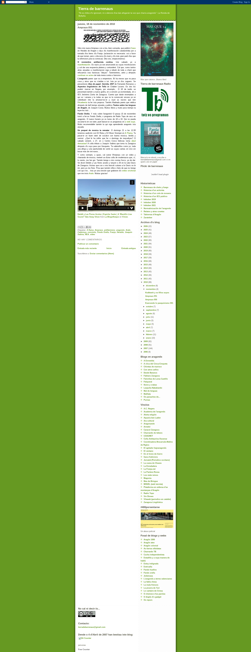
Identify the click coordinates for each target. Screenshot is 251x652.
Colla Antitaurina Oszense (155, 439)
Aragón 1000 (149, 539)
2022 (146, 240)
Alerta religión (150, 415)
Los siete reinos (151, 475)
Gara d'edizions (151, 457)
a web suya (130, 122)
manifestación (84, 65)
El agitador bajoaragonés (155, 448)
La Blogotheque (112, 217)
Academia (82, 102)
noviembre (151, 289)
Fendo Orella (103, 232)
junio (148, 320)
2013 (146, 271)
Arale (91, 173)
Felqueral (148, 382)
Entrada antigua (128, 248)
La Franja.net (149, 469)
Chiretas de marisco (153, 367)
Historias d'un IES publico (155, 196)
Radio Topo (149, 493)
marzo (149, 331)
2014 (146, 268)
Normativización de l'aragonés (157, 208)
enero (149, 338)
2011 (146, 279)
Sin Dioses (148, 496)
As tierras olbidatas (152, 548)
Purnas (147, 400)
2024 (146, 233)
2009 (146, 341)
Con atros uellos (151, 370)
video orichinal (129, 171)
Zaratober (148, 217)
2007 (146, 348)
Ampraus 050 (151, 299)
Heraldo (120, 232)
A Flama (128, 133)
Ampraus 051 (151, 296)
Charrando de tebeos (153, 433)
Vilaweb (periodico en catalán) (157, 499)
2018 (146, 254)
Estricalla (148, 567)
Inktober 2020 (150, 202)
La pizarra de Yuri (152, 588)
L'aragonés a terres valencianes (158, 579)
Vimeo (125, 217)
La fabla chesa (150, 582)
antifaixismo (109, 230)
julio (148, 317)
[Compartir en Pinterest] (89, 227)
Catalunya (82, 232)
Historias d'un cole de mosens (157, 193)
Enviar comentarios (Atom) (102, 253)
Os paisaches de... (152, 397)
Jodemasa (148, 576)
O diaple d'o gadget (152, 597)
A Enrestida (149, 361)
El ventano (148, 451)
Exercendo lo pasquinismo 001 (159, 303)
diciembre (151, 286)
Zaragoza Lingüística (153, 502)
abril (148, 327)
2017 (146, 258)
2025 (146, 230)
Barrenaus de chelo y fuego (156, 187)
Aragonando (149, 424)
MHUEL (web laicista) (153, 484)
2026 (146, 226)
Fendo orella (149, 573)
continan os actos (86, 75)
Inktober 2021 (150, 205)
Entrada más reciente (87, 248)
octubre (149, 306)
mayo (149, 324)
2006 (146, 352)
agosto (149, 313)
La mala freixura (151, 585)
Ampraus (99, 230)
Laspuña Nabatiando (153, 388)
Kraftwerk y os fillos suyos (157, 293)
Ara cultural (149, 421)
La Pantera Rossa (151, 472)
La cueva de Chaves (153, 463)
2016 (146, 261)
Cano (133, 48)
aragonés (120, 230)
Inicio (109, 248)
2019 (146, 251)
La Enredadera (150, 466)
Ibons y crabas (150, 385)
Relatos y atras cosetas (154, 211)
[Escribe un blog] (81, 227)
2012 (146, 275)
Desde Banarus (150, 373)
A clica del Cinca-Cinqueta (155, 364)
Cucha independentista (154, 555)
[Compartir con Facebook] (87, 227)
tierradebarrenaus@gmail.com (91, 627)
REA (87, 234)
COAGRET (148, 436)
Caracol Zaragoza (151, 430)
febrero (149, 334)
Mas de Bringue (151, 481)
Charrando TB (150, 552)
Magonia (147, 478)
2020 (146, 247)
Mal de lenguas (150, 391)
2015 (146, 265)
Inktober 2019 (150, 199)
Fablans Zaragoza (152, 376)
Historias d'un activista (154, 190)
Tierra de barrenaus (95, 9)
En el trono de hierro (153, 454)
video (92, 234)
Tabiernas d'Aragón (152, 214)
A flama (90, 230)
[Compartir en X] (84, 227)
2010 (146, 282)
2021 (146, 244)
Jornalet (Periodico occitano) (157, 460)
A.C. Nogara (149, 409)
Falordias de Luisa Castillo (156, 379)
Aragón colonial (151, 546)
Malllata (147, 394)
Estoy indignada (151, 564)
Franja (113, 232)
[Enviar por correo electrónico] (78, 227)
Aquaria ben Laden (152, 418)
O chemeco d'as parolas (154, 594)
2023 (146, 237)
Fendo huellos (150, 570)
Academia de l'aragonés (154, 412)
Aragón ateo (149, 543)
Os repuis (148, 600)
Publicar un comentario (88, 244)
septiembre (151, 310)
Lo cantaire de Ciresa (153, 591)
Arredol (147, 427)
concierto (92, 232)
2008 (146, 345)
